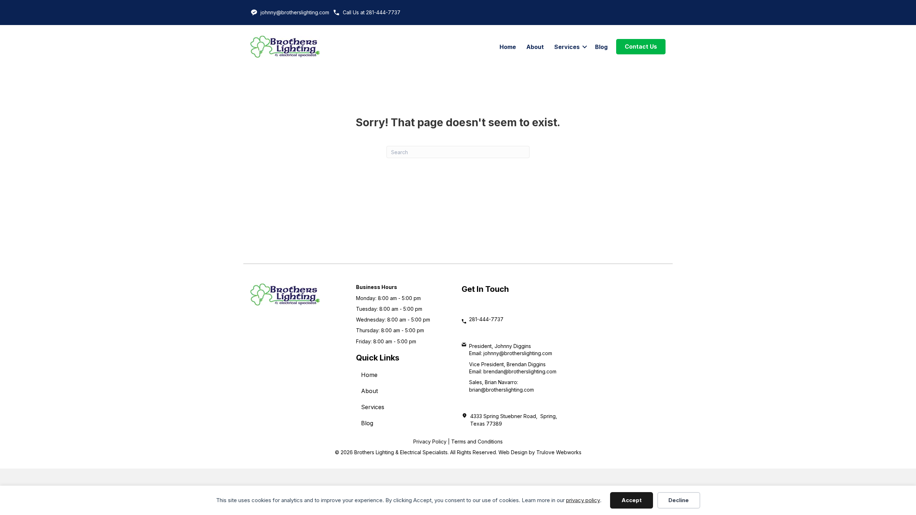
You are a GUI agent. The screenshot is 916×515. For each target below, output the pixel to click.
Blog (601, 46)
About (535, 46)
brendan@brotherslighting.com (519, 371)
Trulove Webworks (558, 452)
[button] (585, 47)
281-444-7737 (486, 319)
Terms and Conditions (477, 441)
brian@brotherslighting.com (501, 390)
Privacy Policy (430, 441)
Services (567, 46)
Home (508, 46)
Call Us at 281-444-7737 (371, 12)
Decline (678, 500)
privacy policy (583, 500)
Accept (632, 500)
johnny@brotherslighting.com (294, 12)
